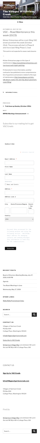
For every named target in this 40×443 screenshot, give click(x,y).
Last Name (9, 174)
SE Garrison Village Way (11, 345)
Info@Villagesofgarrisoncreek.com (16, 381)
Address (8, 189)
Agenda (5, 281)
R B (20, 29)
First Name (9, 167)
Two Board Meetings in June (12, 285)
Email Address (11, 159)
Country (7, 215)
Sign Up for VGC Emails (11, 373)
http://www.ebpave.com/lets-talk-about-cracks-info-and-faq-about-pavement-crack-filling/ (20, 79)
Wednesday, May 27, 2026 (12, 289)
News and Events (13, 184)
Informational (12, 92)
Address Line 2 (10, 197)
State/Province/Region (19, 204)
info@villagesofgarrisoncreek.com (15, 336)
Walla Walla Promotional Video (13, 301)
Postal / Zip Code (31, 206)
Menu (21, 22)
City (6, 204)
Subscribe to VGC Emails (11, 340)
